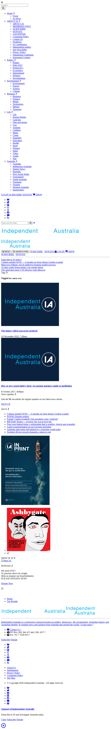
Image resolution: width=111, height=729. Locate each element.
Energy (16, 86)
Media (15, 101)
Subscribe (5, 639)
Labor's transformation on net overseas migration (29, 427)
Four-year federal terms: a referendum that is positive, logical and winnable (41, 424)
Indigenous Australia (22, 166)
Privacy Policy (19, 52)
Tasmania (17, 182)
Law (15, 125)
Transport (17, 109)
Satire (15, 151)
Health (16, 143)
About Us (11, 667)
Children (17, 130)
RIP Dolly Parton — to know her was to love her (29, 421)
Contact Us (14, 629)
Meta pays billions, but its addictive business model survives (28, 265)
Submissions (12, 670)
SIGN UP (5, 404)
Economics (18, 70)
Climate (16, 91)
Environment (13, 81)
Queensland (18, 177)
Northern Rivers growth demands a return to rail (29, 432)
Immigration (18, 190)
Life (9, 112)
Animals (16, 127)
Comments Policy (21, 36)
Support (17, 709)
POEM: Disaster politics (18, 416)
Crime (15, 135)
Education (17, 140)
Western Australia (21, 187)
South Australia (20, 179)
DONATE (17, 31)
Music (15, 132)
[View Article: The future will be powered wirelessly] (30, 325)
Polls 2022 (17, 65)
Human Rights (19, 117)
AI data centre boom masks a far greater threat (22, 267)
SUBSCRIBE (19, 29)
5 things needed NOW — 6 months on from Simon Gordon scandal (32, 262)
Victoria (16, 184)
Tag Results (12, 601)
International (18, 73)
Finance (16, 99)
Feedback (17, 42)
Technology (18, 104)
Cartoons (17, 120)
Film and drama (20, 122)
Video (15, 153)
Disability (17, 138)
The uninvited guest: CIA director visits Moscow (23, 270)
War (14, 158)
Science (16, 88)
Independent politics (22, 47)
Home (10, 13)
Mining (16, 107)
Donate (14, 639)
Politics (10, 60)
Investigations (19, 78)
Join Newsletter (20, 49)
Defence (16, 75)
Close (3, 719)
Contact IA (18, 39)
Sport (15, 145)
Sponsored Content (21, 57)
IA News (17, 18)
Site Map (11, 678)
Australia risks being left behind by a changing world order (34, 429)
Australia (11, 161)
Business (11, 94)
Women (16, 148)
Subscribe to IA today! (11, 259)
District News (19, 169)
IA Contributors (20, 44)
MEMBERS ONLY (22, 26)
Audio (15, 156)
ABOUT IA (13, 21)
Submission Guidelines (23, 55)
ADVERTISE (19, 34)
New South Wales (21, 174)
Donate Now (7, 583)
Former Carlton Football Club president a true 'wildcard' (32, 419)
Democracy (18, 68)
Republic (17, 171)
